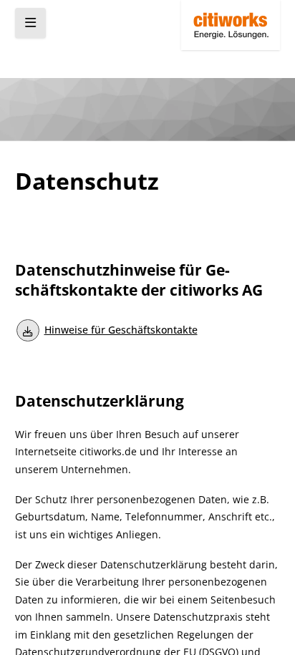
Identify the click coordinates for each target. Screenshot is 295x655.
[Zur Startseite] (230, 25)
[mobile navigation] (30, 23)
